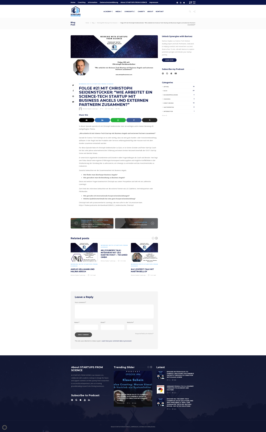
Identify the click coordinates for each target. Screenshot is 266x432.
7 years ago (112, 261)
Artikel (179, 86)
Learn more (169, 60)
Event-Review (179, 103)
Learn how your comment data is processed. (117, 341)
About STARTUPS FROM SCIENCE (134, 2)
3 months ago (120, 403)
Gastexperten (140, 222)
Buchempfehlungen (179, 95)
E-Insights (129, 11)
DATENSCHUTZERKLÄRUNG (147, 427)
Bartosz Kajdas (87, 109)
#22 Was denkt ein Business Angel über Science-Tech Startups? (95, 225)
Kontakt (160, 11)
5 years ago (82, 275)
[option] (84, 259)
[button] (4, 427)
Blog (93, 23)
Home (73, 2)
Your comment (80, 302)
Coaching (81, 2)
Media (118, 11)
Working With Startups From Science (107, 23)
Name (76, 322)
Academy (107, 11)
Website (130, 322)
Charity (141, 11)
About (150, 11)
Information (92, 2)
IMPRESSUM (134, 427)
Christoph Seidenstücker (138, 225)
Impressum (153, 2)
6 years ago (95, 109)
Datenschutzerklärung (109, 2)
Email (103, 322)
